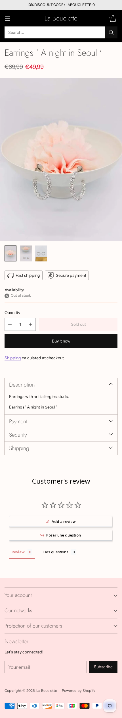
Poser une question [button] (63, 535)
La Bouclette (46, 690)
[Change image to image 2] (26, 253)
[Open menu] (7, 18)
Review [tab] (18, 551)
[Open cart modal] (113, 18)
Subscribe (103, 666)
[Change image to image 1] (10, 253)
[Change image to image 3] (41, 253)
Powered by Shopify (78, 690)
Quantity (12, 312)
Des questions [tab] (55, 551)
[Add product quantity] (30, 324)
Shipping (13, 357)
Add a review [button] (64, 521)
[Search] (111, 32)
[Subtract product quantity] (10, 324)
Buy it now (61, 341)
